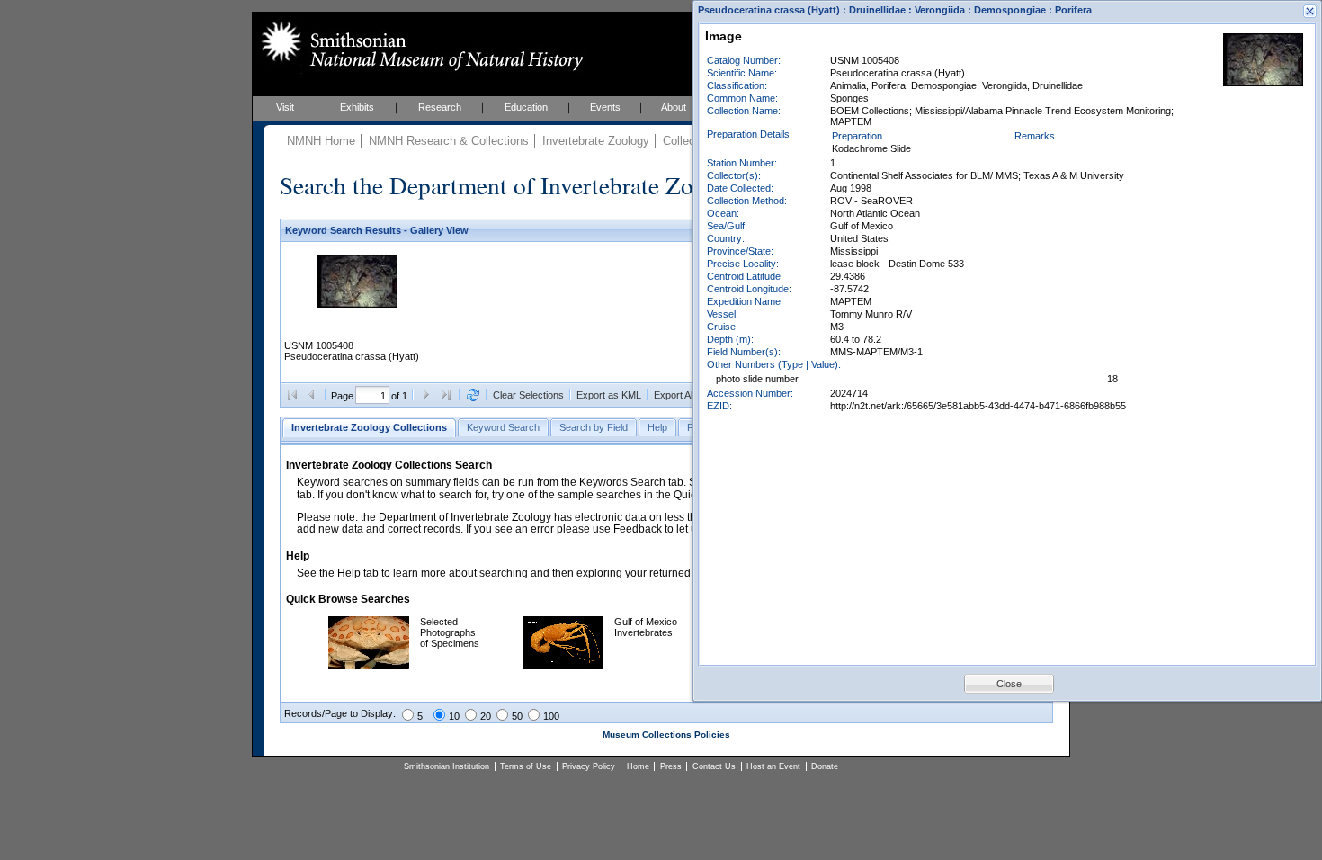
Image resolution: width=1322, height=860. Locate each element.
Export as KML (608, 395)
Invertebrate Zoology (595, 141)
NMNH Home (321, 141)
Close (1009, 683)
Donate (824, 766)
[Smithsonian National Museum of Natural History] (419, 46)
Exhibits (357, 107)
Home (638, 766)
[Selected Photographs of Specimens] (368, 665)
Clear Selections (528, 395)
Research (439, 107)
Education (526, 107)
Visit (285, 107)
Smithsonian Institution (446, 766)
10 (454, 716)
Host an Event (773, 766)
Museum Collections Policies (666, 734)
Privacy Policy (588, 766)
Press (671, 766)
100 (551, 716)
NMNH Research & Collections (449, 141)
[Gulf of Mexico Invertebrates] (563, 665)
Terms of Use (525, 766)
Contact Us (714, 766)
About (673, 107)
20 (485, 716)
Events (605, 107)
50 (517, 716)
